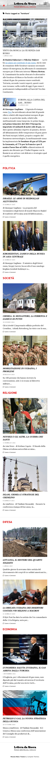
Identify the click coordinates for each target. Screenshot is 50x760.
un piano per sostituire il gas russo (20, 62)
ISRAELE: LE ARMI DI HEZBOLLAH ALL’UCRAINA (21, 200)
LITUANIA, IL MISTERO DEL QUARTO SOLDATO (22, 561)
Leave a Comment (10, 217)
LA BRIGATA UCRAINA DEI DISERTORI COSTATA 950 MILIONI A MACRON (23, 609)
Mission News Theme (18, 757)
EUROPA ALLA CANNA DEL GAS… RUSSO (31, 101)
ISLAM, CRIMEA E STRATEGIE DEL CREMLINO (21, 496)
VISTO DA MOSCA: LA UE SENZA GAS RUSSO (21, 52)
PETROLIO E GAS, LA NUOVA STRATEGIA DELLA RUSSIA (24, 720)
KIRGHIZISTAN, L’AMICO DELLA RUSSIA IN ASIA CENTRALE (24, 255)
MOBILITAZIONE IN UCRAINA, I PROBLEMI (20, 370)
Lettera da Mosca (25, 3)
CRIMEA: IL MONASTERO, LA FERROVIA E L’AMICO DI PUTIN (25, 317)
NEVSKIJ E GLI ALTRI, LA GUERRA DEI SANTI (23, 438)
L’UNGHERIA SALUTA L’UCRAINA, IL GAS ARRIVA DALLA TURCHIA (24, 669)
